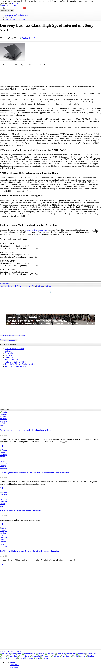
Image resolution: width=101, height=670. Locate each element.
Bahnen (8, 351)
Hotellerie (9, 355)
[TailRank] (28, 658)
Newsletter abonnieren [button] (8, 340)
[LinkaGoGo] (23, 656)
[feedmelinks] (11, 656)
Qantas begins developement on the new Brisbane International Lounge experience (34, 473)
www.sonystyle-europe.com (36, 230)
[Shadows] (90, 656)
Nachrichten (4, 284)
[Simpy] (3, 658)
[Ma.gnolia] (35, 656)
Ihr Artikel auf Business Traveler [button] (12, 336)
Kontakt (13, 662)
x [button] (23, 3)
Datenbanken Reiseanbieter (15, 19)
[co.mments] (70, 654)
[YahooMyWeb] (28, 654)
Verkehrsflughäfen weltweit (15, 366)
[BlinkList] (49, 654)
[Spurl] (20, 658)
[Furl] (18, 654)
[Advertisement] (50, 73)
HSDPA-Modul (19, 286)
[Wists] (37, 658)
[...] (1, 446)
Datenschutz (14, 665)
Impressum (14, 667)
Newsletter (9, 17)
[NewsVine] (45, 656)
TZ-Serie (47, 286)
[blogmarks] (60, 654)
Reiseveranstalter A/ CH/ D (15, 362)
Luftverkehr (9, 357)
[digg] (13, 654)
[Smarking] (12, 658)
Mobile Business (11, 360)
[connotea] (80, 654)
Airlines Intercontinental (14, 349)
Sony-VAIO (30, 286)
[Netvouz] (55, 656)
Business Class (6, 286)
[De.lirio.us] (90, 654)
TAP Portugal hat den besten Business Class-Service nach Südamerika (29, 551)
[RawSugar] (65, 656)
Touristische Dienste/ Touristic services (20, 364)
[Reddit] (74, 656)
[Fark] (3, 656)
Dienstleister (10, 353)
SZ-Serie (39, 286)
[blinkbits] (40, 654)
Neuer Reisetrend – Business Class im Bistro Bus (20, 511)
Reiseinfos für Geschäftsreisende (17, 15)
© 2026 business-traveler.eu (11, 652)
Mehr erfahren (17, 3)
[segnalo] (44, 658)
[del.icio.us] (5, 654)
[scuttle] (81, 656)
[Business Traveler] (8, 5)
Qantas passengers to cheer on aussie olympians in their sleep (25, 430)
